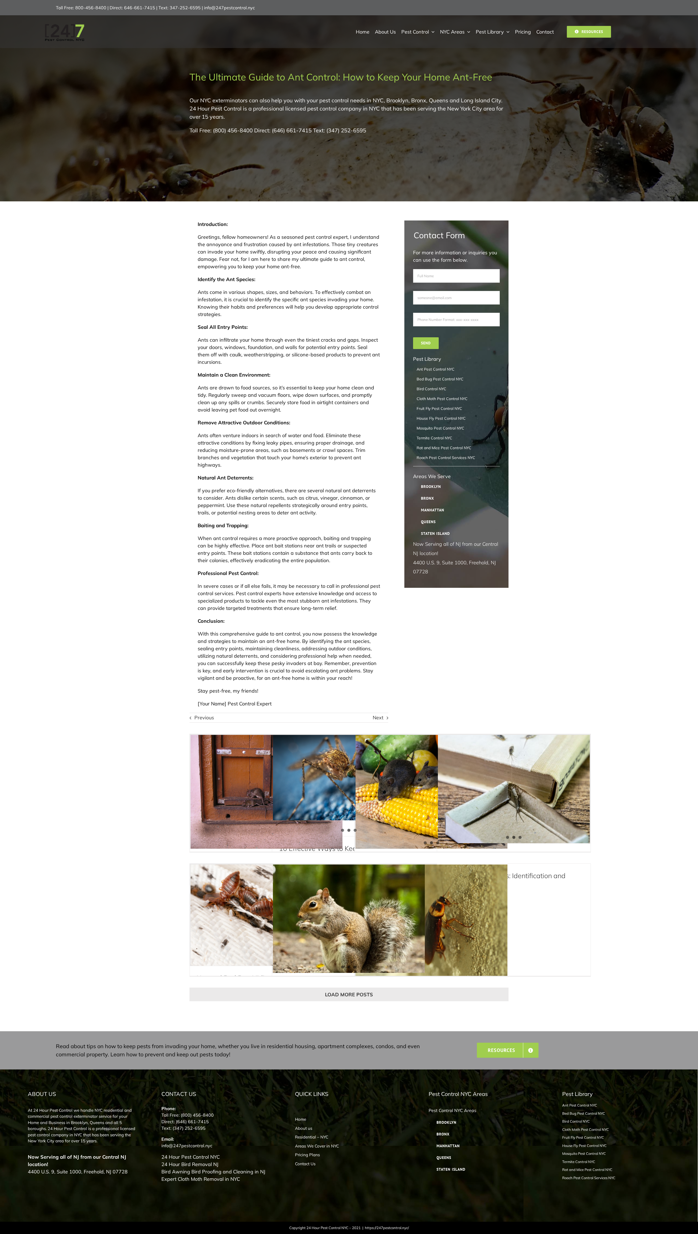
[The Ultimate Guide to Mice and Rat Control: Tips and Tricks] (431, 792)
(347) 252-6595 (346, 130)
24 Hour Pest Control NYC (190, 1157)
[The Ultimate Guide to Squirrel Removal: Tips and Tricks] (349, 919)
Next (378, 717)
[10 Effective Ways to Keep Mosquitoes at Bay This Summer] (349, 777)
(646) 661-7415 (292, 130)
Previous (204, 717)
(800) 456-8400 (233, 130)
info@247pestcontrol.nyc (229, 7)
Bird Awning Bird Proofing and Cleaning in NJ (213, 1172)
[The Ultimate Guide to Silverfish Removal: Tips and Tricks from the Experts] (514, 789)
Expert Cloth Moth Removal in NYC (200, 1179)
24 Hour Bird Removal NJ (189, 1164)
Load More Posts (349, 994)
